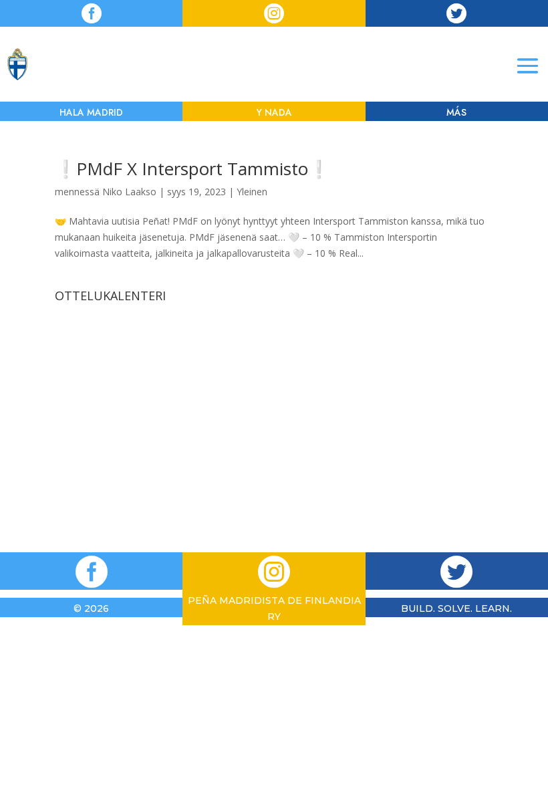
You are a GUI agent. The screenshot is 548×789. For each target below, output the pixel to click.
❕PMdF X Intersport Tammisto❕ (192, 168)
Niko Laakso (129, 191)
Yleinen (252, 191)
